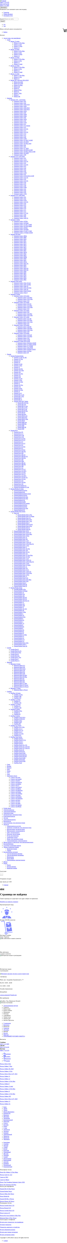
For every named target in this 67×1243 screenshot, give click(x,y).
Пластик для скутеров (13, 834)
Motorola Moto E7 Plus (20, 683)
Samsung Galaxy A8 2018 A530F (23, 150)
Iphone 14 (17, 56)
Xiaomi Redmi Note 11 (20, 547)
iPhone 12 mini (18, 72)
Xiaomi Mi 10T (21, 404)
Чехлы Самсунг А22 (6, 1174)
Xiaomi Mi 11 (18, 398)
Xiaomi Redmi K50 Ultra (21, 508)
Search (2, 19)
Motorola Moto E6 (19, 678)
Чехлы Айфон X (5, 1091)
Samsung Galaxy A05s (20, 119)
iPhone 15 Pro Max (19, 43)
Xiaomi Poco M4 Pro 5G (21, 456)
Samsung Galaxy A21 (20, 158)
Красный (6, 1150)
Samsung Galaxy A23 (20, 166)
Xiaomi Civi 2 (18, 393)
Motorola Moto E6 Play (20, 675)
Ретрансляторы (11, 866)
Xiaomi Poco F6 (18, 432)
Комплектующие (12, 849)
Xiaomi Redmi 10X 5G (20, 599)
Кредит (5, 1033)
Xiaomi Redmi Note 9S (20, 584)
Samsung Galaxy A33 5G (21, 181)
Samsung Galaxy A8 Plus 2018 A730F (24, 151)
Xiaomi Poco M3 (18, 453)
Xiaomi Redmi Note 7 (23, 523)
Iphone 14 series (14, 49)
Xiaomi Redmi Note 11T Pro (22, 557)
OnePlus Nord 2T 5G (20, 740)
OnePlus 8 (17, 712)
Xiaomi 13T (17, 386)
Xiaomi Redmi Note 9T (20, 586)
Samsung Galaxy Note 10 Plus (22, 284)
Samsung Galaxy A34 (20, 182)
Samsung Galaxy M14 (20, 245)
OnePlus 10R (17, 696)
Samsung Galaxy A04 (20, 112)
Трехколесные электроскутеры (12, 814)
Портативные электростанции (16, 860)
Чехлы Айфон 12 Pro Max (7, 1081)
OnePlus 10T (17, 698)
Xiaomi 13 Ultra (18, 382)
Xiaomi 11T (17, 361)
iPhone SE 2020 (18, 83)
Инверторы (10, 857)
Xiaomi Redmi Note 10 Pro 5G (22, 532)
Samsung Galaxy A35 (20, 184)
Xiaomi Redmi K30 (19, 500)
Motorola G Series (15, 688)
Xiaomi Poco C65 (19, 437)
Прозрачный (7, 1165)
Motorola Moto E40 (19, 673)
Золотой (5, 1162)
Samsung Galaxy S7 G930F (25, 346)
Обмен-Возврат (8, 14)
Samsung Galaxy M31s (20, 262)
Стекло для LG (14, 785)
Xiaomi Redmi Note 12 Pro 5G (22, 560)
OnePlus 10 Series (15, 693)
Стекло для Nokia (15, 792)
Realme (9, 766)
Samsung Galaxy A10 (20, 121)
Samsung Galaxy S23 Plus (24, 305)
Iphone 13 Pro (18, 61)
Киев (5, 1107)
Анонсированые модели (10, 1005)
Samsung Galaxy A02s (20, 106)
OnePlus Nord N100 (19, 753)
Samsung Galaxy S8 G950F (25, 348)
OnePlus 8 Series (15, 709)
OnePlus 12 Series (15, 704)
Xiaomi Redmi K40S (20, 502)
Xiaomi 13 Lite (18, 378)
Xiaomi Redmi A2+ (19, 639)
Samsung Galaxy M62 (20, 279)
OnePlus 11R (17, 703)
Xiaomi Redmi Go (19, 641)
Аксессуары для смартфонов (12, 38)
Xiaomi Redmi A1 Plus (20, 635)
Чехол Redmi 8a (4, 1196)
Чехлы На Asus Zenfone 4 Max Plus (10, 1215)
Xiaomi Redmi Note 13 (20, 576)
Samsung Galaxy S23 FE (24, 304)
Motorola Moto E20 (19, 667)
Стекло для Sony (15, 800)
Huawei (9, 767)
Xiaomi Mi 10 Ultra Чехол (7, 1189)
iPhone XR (17, 96)
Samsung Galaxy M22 (20, 254)
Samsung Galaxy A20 (20, 137)
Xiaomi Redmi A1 (19, 636)
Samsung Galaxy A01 (20, 101)
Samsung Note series (16, 281)
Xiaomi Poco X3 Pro (20, 472)
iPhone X (16, 88)
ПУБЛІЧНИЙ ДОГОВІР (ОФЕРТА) (14, 1036)
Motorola (9, 662)
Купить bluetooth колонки (7, 1229)
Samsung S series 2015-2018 (22, 341)
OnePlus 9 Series (15, 716)
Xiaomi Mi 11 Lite (19, 395)
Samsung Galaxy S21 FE (24, 318)
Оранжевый (7, 1152)
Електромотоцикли (9, 816)
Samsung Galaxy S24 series (21, 296)
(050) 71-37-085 (4, 5)
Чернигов (6, 1137)
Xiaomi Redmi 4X (19, 610)
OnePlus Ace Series (15, 725)
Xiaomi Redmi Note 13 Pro (21, 575)
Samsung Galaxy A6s (20, 145)
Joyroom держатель (5, 1224)
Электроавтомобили (9, 811)
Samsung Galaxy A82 (20, 216)
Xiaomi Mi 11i (18, 399)
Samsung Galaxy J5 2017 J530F (23, 224)
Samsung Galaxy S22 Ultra (25, 315)
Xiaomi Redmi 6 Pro (19, 617)
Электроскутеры (8, 813)
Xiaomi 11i (17, 362)
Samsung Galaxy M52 (20, 275)
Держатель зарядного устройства (10, 1227)
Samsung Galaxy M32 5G (21, 263)
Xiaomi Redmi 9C (19, 631)
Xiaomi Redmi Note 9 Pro (21, 581)
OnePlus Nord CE (19, 750)
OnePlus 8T (17, 714)
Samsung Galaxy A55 (20, 205)
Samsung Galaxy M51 (20, 273)
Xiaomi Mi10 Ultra (22, 419)
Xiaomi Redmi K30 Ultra (21, 497)
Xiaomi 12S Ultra (19, 370)
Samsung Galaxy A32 (20, 179)
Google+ (8, 1056)
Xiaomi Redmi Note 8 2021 (25, 524)
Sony (8, 769)
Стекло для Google (16, 779)
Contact (5, 1240)
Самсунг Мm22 (4, 1179)
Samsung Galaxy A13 (20, 130)
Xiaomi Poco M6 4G (20, 463)
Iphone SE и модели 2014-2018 (19, 80)
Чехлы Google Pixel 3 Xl (7, 1205)
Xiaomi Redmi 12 (19, 602)
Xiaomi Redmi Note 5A (24, 518)
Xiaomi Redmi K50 (19, 510)
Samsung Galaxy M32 (20, 265)
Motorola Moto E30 (19, 670)
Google (9, 647)
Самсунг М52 (4, 1177)
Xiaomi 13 (17, 383)
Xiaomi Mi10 (21, 420)
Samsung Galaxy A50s (20, 194)
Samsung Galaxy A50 (20, 192)
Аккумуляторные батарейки (15, 855)
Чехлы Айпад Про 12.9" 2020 (8, 1099)
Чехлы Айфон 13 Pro (6, 1071)
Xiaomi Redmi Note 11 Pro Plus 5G (24, 544)
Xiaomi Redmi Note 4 (20, 644)
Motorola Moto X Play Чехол (8, 1218)
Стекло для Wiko (15, 803)
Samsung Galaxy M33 (20, 266)
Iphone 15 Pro (18, 44)
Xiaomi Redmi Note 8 (23, 527)
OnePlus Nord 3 (18, 742)
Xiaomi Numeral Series (16, 356)
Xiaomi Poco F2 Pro (19, 438)
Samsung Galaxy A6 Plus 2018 (22, 143)
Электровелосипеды (9, 819)
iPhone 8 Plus (18, 90)
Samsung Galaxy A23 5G (21, 164)
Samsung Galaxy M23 (20, 255)
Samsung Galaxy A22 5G (21, 161)
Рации (5, 863)
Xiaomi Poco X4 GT (20, 474)
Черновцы (6, 1139)
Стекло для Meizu (15, 789)
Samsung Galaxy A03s (20, 111)
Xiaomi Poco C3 (18, 434)
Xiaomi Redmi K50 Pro (20, 505)
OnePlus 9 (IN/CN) (19, 719)
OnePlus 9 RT (18, 722)
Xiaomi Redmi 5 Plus (20, 612)
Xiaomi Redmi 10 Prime (20, 591)
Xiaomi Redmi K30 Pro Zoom (22, 493)
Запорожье (6, 1118)
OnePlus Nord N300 (19, 761)
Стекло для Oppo (15, 795)
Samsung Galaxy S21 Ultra (25, 322)
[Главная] (3, 0)
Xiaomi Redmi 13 (19, 607)
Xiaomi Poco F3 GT (19, 440)
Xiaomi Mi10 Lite (22, 416)
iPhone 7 (16, 95)
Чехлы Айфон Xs (5, 1104)
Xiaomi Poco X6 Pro (20, 482)
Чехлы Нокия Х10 (5, 1208)
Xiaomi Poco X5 (18, 481)
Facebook (8, 1054)
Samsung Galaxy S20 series (21, 325)
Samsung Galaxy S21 (23, 323)
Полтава (5, 1124)
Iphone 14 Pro (18, 53)
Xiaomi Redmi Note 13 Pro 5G (22, 571)
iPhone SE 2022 (18, 82)
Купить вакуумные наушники (9, 1232)
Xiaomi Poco (14, 430)
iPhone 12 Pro (18, 69)
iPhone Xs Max (18, 85)
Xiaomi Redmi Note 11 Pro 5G (22, 542)
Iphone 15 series (14, 41)
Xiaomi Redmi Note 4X (20, 646)
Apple (8, 40)
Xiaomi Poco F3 (18, 442)
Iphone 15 (17, 48)
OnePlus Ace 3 (18, 732)
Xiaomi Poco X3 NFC (20, 471)
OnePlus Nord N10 (19, 751)
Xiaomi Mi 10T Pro (22, 403)
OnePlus (9, 691)
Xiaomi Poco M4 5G (20, 455)
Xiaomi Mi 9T (21, 412)
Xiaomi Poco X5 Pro (20, 479)
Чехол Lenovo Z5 (5, 1213)
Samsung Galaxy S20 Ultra (25, 330)
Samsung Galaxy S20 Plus (24, 328)
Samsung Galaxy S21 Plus (24, 320)
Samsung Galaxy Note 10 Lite (22, 283)
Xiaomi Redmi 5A (19, 615)
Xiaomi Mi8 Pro (21, 424)
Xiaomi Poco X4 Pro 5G (21, 477)
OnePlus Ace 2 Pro (19, 727)
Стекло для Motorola (16, 790)
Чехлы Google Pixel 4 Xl (7, 1210)
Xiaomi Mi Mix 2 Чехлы (7, 1199)
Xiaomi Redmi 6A (19, 620)
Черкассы (6, 1136)
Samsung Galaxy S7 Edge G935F (26, 344)
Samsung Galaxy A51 (20, 197)
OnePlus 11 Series (15, 699)
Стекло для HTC (15, 780)
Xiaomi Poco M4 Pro (20, 458)
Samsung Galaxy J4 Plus (21, 221)
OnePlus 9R (17, 724)
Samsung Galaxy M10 (20, 239)
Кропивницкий (8, 1120)
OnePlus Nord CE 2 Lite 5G (22, 746)
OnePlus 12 (17, 706)
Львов (5, 1108)
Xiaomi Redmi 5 (18, 613)
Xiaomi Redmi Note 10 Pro (21, 536)
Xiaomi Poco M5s (19, 461)
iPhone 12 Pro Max (19, 67)
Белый (5, 1149)
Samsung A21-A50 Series (17, 156)
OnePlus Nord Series (16, 737)
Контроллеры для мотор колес (16, 829)
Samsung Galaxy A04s (20, 116)
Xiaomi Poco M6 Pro (20, 464)
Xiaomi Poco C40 (19, 435)
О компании (7, 1023)
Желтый (5, 1153)
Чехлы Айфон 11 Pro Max (7, 1094)
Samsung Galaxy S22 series (21, 310)
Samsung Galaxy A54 (20, 203)
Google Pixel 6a (14, 656)
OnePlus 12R (17, 708)
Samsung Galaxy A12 (20, 127)
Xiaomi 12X (17, 377)
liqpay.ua (5, 1034)
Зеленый (6, 1155)
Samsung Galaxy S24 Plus (24, 297)
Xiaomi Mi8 (20, 425)
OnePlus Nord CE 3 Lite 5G (22, 748)
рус (4, 24)
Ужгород (6, 1131)
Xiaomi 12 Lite (18, 364)
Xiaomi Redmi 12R (19, 605)
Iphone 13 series (14, 57)
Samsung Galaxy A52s (20, 200)
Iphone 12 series (14, 65)
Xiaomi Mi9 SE (21, 427)
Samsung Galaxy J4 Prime (21, 223)
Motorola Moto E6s (19, 682)
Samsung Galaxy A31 (20, 174)
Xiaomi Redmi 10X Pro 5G (21, 600)
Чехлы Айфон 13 (5, 1101)
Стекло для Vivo (15, 801)
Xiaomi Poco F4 (18, 445)
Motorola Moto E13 (19, 665)
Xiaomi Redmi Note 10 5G (21, 531)
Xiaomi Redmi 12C (19, 604)
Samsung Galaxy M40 (20, 271)
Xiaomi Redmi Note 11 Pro (21, 545)
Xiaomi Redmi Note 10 (20, 537)
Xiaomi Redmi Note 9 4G (21, 578)
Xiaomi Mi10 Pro (22, 417)
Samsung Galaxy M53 (20, 276)
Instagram (8, 1058)
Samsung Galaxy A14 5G (21, 132)
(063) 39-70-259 (4, 4)
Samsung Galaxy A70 (20, 208)
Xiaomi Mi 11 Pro (19, 396)
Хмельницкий (7, 1134)
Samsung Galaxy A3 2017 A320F (23, 140)
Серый (5, 1147)
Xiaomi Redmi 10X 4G (20, 597)
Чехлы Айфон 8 (4, 1084)
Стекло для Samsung (16, 798)
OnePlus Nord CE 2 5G (20, 745)
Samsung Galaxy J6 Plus (21, 228)
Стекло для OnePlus (16, 793)
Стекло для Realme (16, 797)
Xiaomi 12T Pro (18, 373)
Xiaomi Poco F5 (18, 448)
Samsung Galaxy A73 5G (21, 213)
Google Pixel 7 (14, 659)
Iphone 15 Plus (18, 46)
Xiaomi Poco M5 (18, 459)
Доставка (6, 1030)
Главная (5, 885)
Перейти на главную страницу (9, 901)
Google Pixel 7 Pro (15, 657)
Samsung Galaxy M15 (20, 247)
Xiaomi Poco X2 (18, 468)
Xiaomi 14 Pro (18, 388)
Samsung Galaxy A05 (20, 117)
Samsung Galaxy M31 (20, 260)
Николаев (6, 1121)
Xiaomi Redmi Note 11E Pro (22, 549)
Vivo (8, 772)
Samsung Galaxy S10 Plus (24, 336)
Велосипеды (7, 821)
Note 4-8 (16, 513)
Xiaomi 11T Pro (18, 359)
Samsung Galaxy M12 (20, 242)
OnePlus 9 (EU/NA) (19, 717)
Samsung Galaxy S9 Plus (24, 351)
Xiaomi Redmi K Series (17, 489)
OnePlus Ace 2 (18, 729)
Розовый (6, 1163)
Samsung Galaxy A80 (20, 215)
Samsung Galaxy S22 (23, 312)
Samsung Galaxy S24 (23, 301)
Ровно (5, 1126)
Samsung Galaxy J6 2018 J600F (23, 226)
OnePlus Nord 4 (18, 743)
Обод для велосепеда (13, 832)
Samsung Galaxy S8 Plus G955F (26, 349)
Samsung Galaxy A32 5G (21, 177)
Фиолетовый (7, 1158)
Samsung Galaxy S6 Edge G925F (26, 343)
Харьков (5, 1133)
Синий (5, 1157)
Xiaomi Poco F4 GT (19, 443)
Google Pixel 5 (14, 649)
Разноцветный (7, 1166)
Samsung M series (15, 234)
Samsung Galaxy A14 (20, 134)
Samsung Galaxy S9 (23, 352)
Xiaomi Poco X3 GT (20, 469)
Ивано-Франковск (8, 1112)
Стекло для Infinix (15, 784)
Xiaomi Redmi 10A (19, 594)
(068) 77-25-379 (4, 2)
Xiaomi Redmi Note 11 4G (21, 540)
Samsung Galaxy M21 (20, 250)
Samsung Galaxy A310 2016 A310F (24, 176)
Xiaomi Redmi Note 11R (21, 550)
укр (4, 26)
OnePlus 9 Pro (18, 720)
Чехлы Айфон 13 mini (6, 1086)
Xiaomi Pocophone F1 (20, 485)
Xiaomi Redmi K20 (19, 492)
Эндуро (5, 818)
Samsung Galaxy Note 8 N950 (22, 291)
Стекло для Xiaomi (16, 805)
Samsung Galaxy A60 (20, 207)
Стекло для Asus (15, 777)
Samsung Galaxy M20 (20, 249)
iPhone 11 (16, 78)
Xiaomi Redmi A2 (19, 638)
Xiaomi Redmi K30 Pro (20, 495)
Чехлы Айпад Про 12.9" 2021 (8, 1074)
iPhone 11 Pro (18, 77)
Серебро (5, 1144)
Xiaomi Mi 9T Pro (22, 411)
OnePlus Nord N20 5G (20, 754)
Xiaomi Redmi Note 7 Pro (24, 521)
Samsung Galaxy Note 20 (21, 289)
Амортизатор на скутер (14, 826)
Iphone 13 (17, 62)
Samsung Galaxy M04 (20, 237)
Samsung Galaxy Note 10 (21, 286)
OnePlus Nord (18, 763)
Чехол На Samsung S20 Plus (8, 1184)
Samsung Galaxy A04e (20, 114)
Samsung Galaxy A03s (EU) (22, 108)
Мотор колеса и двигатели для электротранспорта (18, 842)
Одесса (5, 1123)
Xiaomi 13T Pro (18, 385)
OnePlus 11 (17, 701)
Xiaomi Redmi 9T (19, 633)
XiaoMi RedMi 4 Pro (20, 589)
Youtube (7, 1061)
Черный (5, 1145)
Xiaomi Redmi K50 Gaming (22, 503)
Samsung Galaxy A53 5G (21, 202)
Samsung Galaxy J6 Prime (21, 229)
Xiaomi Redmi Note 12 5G (21, 558)
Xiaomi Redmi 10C (19, 596)
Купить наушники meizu (7, 1234)
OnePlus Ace (17, 735)
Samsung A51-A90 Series (17, 195)
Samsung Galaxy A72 (20, 211)
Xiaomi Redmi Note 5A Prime (25, 516)
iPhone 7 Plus (18, 93)
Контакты (6, 1025)
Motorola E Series (15, 664)
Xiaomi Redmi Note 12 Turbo (22, 565)
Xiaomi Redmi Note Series (17, 511)
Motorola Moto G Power (21, 690)
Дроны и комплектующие (11, 847)
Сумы (5, 1128)
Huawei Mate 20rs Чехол (7, 1194)
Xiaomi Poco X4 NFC (20, 476)
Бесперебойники (8, 844)
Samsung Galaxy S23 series (21, 302)
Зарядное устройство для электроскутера (19, 827)
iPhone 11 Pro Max (19, 75)
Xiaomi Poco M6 (18, 466)
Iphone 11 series (14, 74)
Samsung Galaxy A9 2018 (21, 153)
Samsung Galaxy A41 (20, 189)
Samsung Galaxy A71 (20, 210)
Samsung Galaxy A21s (20, 160)
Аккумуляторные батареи (14, 853)
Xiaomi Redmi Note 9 (20, 583)
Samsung (9, 98)
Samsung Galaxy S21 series (21, 317)
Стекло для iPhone (15, 806)
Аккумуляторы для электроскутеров (14, 823)
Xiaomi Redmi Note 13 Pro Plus (23, 573)
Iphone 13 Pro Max (19, 59)
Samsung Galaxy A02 (20, 103)
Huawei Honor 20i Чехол (7, 1201)
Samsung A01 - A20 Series (17, 99)
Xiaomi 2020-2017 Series (21, 401)
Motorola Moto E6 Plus (20, 677)
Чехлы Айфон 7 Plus (6, 1066)
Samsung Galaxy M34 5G (21, 268)
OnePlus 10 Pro (18, 694)
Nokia (8, 771)
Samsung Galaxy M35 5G (21, 270)
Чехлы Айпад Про (5, 1064)
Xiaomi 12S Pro (18, 369)
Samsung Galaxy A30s (20, 172)
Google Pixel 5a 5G (15, 651)
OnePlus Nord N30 (19, 759)
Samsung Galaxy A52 (20, 198)
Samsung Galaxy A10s (20, 122)
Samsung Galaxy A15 (20, 135)
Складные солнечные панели (12, 845)
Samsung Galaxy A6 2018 (21, 142)
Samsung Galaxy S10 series (21, 333)
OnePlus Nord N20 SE (20, 756)
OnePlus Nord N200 (19, 758)
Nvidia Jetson (7, 808)
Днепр (5, 1110)
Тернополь (6, 1129)
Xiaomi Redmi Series (16, 588)
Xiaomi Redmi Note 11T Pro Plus (23, 555)
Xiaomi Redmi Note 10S (21, 539)
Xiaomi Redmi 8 (18, 625)
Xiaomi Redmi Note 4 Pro (21, 643)
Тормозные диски (12, 837)
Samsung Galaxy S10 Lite (24, 335)
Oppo (8, 764)
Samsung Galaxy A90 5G (21, 218)
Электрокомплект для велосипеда (17, 840)
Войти (5, 32)
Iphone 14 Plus (18, 54)
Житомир (6, 1116)
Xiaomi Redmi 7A (19, 623)
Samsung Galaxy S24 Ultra (25, 299)
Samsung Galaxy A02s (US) (22, 104)
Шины (5, 862)
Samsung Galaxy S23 (23, 309)
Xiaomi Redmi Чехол (6, 1191)
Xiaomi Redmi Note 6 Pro (24, 519)
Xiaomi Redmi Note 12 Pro (21, 563)
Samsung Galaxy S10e (23, 339)
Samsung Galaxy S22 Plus (24, 314)
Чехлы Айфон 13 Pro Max (7, 1089)
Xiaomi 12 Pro (18, 365)
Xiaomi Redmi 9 (18, 628)
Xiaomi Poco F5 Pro (19, 446)
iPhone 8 (16, 91)
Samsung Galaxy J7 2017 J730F (23, 231)
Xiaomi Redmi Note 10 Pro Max (23, 534)
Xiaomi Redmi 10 (19, 592)
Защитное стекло (12, 776)
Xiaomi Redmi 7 (18, 622)
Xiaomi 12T (17, 375)
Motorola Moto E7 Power (21, 685)
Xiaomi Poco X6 (18, 484)
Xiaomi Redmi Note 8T (24, 529)
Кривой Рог (7, 1113)
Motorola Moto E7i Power (21, 686)
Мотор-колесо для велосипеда (16, 831)
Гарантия (6, 12)
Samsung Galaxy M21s (20, 252)
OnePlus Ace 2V (18, 730)
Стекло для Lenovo (16, 787)
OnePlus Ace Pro (18, 733)
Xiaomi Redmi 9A (19, 630)
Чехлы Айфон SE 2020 (7, 1069)
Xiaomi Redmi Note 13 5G (21, 570)
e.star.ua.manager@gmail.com (8, 995)
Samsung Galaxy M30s (20, 257)
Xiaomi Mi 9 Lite (22, 409)
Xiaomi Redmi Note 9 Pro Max (22, 579)
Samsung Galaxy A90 (20, 155)
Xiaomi (9, 354)
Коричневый (7, 1160)
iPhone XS (17, 87)
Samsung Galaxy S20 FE (24, 326)
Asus (8, 774)
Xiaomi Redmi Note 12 (20, 566)
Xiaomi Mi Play (21, 414)
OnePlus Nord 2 (18, 738)
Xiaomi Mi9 (20, 429)
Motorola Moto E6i (19, 680)
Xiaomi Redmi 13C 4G (20, 609)
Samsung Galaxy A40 (20, 185)
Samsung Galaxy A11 (20, 124)
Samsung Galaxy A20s (20, 138)
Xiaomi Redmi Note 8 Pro (24, 526)
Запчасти (6, 824)
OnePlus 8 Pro (18, 711)
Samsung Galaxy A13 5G (21, 129)
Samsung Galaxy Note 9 (20, 292)
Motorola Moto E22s (19, 669)
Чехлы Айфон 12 (5, 1079)
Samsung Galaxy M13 (20, 244)
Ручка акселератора (13, 836)
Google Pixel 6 (14, 654)
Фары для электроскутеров (15, 839)
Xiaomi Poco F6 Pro (19, 450)
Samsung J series (15, 219)
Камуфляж (6, 1142)
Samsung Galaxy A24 (20, 168)
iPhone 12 (17, 70)
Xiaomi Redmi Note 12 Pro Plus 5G (24, 562)
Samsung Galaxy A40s (20, 187)
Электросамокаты (8, 810)
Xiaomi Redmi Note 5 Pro (24, 515)
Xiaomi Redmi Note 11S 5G (22, 552)
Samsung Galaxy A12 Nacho (22, 125)
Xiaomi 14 (17, 391)
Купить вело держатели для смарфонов (11, 1222)
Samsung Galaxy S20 (23, 331)
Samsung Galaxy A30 (20, 171)
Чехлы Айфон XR (5, 1096)
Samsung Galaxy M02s (20, 236)
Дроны (9, 850)
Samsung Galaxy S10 (23, 338)
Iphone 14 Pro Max (19, 51)
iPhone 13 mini (18, 64)
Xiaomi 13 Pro (18, 380)
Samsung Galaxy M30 (20, 258)
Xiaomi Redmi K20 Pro (20, 490)
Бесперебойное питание (10, 852)
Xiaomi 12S (17, 372)
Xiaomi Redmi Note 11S (21, 553)
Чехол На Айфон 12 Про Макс (9, 1172)
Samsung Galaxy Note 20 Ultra (22, 288)
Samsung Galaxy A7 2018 (21, 148)
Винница (6, 1115)
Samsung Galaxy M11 (20, 241)
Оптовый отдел (8, 15)
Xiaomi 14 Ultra (18, 390)
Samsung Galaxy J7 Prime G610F (23, 232)
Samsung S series (15, 294)
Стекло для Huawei (16, 782)
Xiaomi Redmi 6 (18, 618)
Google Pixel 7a (14, 660)
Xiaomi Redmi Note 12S (21, 568)
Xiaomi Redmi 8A (19, 626)
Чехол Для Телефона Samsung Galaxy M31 (12, 1182)
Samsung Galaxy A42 (20, 190)
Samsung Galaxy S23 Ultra (25, 307)
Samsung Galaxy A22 (20, 163)
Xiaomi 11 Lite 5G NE (20, 357)
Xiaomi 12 (17, 367)
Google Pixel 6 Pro (15, 652)
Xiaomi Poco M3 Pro (20, 451)
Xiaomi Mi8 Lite (22, 422)
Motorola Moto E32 (19, 672)
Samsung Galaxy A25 (20, 169)
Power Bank (10, 858)
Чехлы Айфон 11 (5, 1076)
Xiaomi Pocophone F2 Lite (21, 487)
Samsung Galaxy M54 (20, 278)
